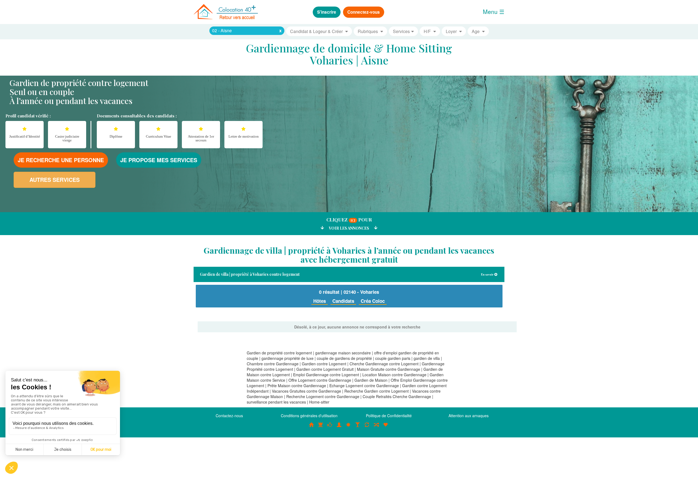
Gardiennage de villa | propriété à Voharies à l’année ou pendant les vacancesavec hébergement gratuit (349, 255)
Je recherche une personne (61, 160)
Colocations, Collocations (311, 427)
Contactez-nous (229, 415)
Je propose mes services (158, 160)
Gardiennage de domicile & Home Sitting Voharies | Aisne (349, 54)
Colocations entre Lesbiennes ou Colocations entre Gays (357, 427)
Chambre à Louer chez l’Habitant (330, 427)
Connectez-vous (363, 12)
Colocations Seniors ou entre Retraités (348, 427)
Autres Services (54, 179)
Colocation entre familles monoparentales (385, 427)
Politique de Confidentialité (389, 415)
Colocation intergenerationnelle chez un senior (376, 427)
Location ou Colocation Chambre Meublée (320, 427)
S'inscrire (326, 12)
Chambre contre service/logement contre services (367, 427)
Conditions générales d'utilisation (309, 415)
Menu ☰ (493, 11)
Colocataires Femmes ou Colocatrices (339, 427)
